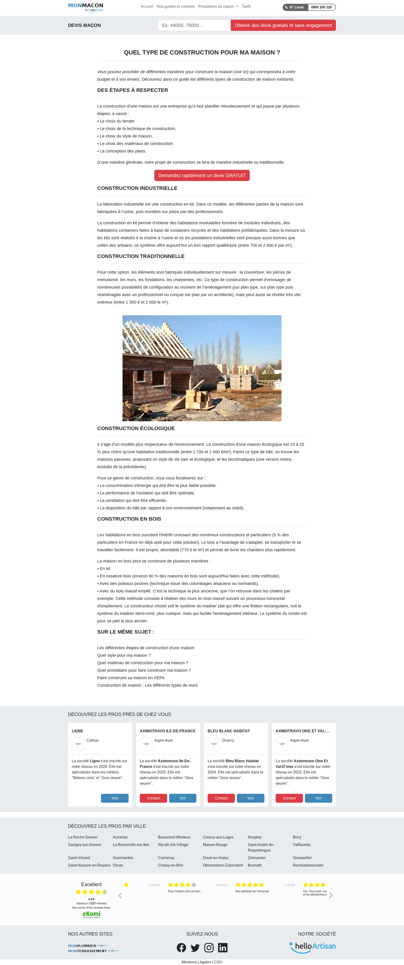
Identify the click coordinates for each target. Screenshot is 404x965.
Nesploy (255, 837)
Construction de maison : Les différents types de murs (147, 685)
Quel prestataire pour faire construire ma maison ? (144, 670)
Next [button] (331, 895)
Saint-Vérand (79, 858)
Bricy (297, 837)
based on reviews (91, 901)
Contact (153, 798)
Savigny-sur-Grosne (84, 845)
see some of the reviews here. (91, 907)
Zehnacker (257, 858)
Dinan (118, 865)
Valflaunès (301, 845)
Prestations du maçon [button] (216, 6)
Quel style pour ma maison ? (124, 655)
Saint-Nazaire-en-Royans (89, 865)
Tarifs (246, 6)
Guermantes (123, 858)
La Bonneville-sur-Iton (131, 845)
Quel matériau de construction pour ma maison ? (142, 662)
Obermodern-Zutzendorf (223, 865)
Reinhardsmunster (308, 865)
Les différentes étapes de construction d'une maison (145, 648)
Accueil (147, 6)
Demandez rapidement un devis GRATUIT (202, 175)
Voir (115, 798)
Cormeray (166, 858)
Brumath (255, 865)
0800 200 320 (321, 7)
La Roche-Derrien (83, 837)
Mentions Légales (196, 962)
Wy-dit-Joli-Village (173, 845)
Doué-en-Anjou (215, 858)
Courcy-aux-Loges (218, 837)
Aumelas (120, 837)
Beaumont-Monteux (174, 837)
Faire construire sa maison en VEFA (131, 677)
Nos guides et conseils (176, 6)
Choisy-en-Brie (170, 865)
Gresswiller (302, 858)
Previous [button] (120, 895)
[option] (158, 898)
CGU (218, 962)
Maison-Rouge (215, 845)
